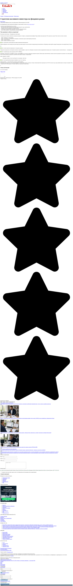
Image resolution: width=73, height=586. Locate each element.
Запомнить (4, 571)
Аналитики (5, 10)
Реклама (4, 544)
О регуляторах (3, 521)
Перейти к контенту (4, 2)
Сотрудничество (6, 545)
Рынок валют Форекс (6, 534)
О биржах (2, 519)
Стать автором (5, 12)
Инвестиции (2, 21)
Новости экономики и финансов (8, 506)
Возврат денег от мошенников (5, 518)
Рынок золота (5, 533)
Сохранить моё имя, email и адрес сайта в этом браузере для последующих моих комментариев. (19, 472)
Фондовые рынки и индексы (8, 536)
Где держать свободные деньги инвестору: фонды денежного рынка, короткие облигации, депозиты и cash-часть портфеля (25, 528)
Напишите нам (10, 552)
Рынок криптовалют (6, 535)
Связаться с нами (6, 546)
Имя (1, 456)
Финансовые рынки (6, 477)
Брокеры (4, 480)
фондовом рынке (31, 24)
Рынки (4, 8)
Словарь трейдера (3, 516)
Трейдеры (4, 11)
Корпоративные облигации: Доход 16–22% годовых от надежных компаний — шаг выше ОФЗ (17, 560)
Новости (4, 9)
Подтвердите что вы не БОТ (7, 570)
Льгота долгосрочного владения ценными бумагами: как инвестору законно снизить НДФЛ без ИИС (18, 447)
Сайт (1, 460)
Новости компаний (6, 538)
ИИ (3, 482)
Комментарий (2, 468)
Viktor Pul (2, 71)
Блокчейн (4, 509)
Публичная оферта (3, 549)
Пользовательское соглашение (5, 548)
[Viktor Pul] (2, 76)
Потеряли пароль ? (5, 572)
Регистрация (2, 567)
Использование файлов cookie (5, 550)
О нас (4, 542)
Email (1, 458)
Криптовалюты (5, 481)
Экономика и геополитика (7, 537)
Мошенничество (6, 512)
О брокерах (2, 520)
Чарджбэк (2, 517)
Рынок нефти (5, 532)
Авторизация (2, 573)
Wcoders (12, 555)
